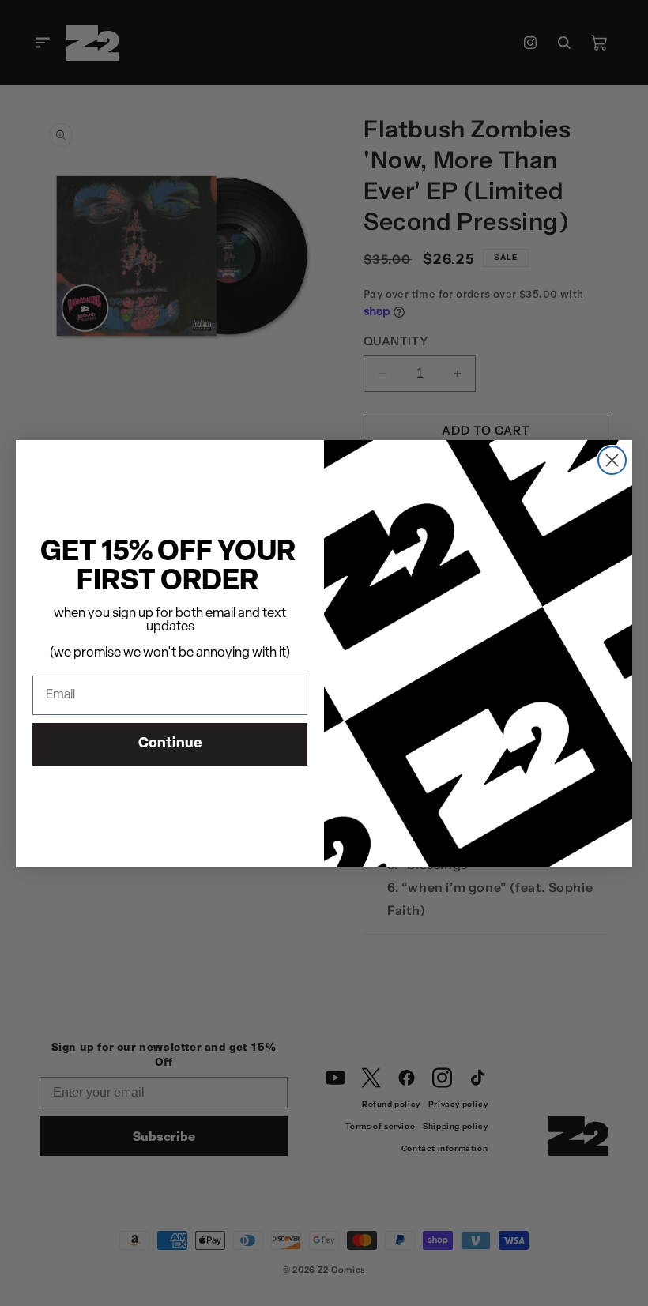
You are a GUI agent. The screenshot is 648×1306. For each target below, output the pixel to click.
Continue (170, 744)
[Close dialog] (612, 460)
